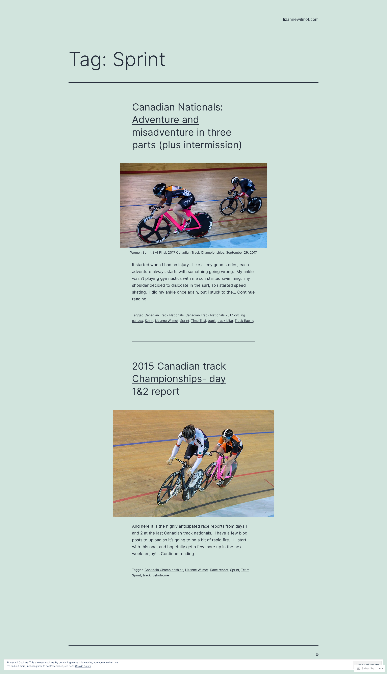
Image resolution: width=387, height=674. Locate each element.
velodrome (161, 575)
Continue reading (177, 553)
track (212, 321)
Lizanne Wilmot (166, 321)
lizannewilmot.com (300, 19)
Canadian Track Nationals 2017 (208, 315)
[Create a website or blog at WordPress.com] (317, 654)
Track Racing (244, 321)
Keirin (149, 321)
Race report (219, 570)
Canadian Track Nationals (164, 315)
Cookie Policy (83, 666)
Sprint (184, 321)
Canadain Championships (164, 570)
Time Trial (198, 321)
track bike (225, 321)
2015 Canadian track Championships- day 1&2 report (179, 378)
